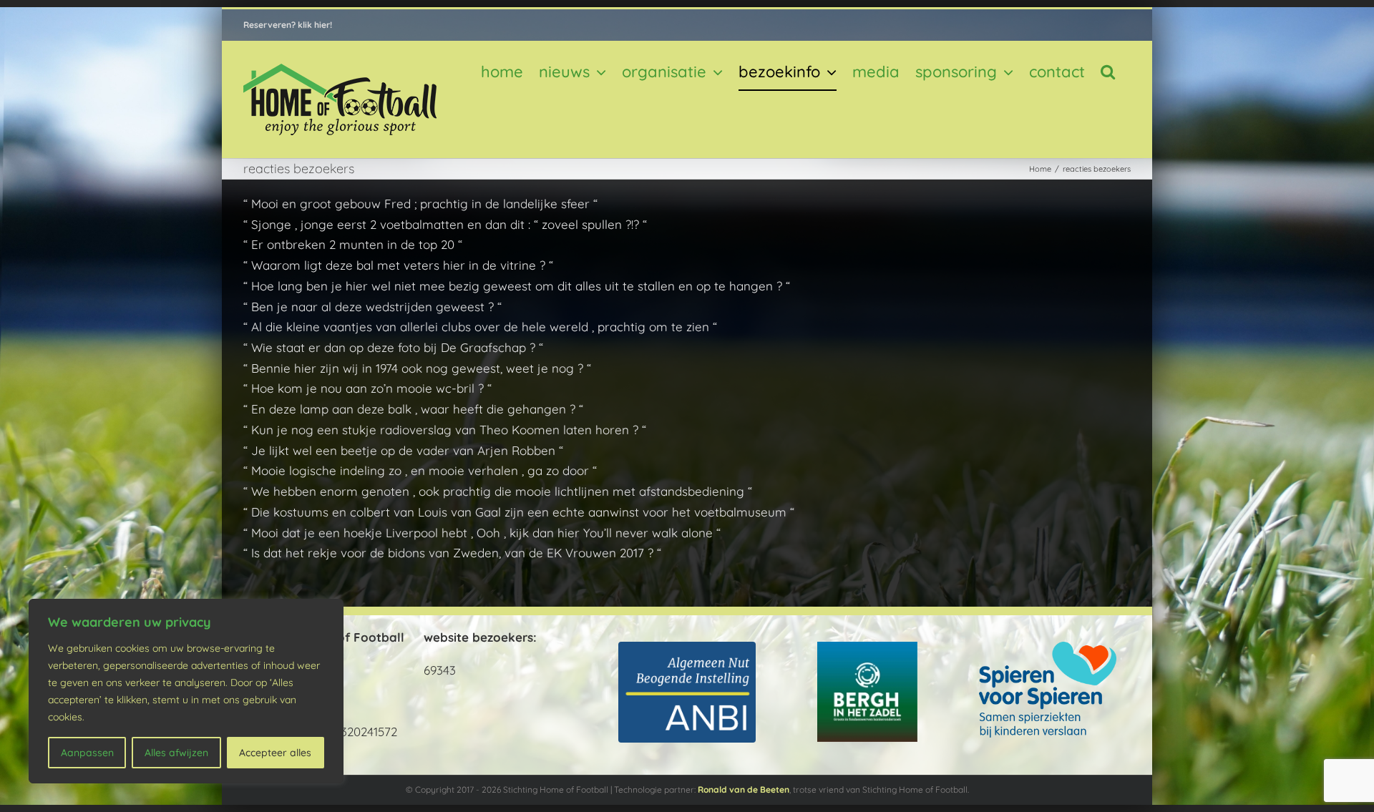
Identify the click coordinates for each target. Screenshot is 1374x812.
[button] (1108, 71)
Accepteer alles (275, 752)
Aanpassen (87, 752)
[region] (186, 691)
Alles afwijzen (176, 752)
